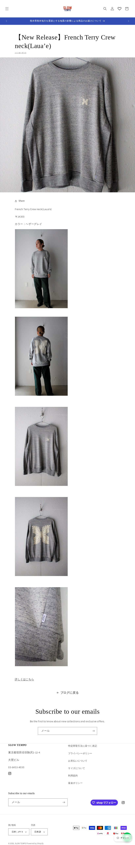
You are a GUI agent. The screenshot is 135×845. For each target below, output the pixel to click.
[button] (7, 8)
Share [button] (22, 200)
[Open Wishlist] (119, 8)
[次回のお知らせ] (128, 21)
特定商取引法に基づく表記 (82, 745)
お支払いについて (77, 760)
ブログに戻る (69, 692)
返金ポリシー (75, 782)
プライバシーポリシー (80, 753)
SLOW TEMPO (20, 843)
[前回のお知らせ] (6, 21)
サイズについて (76, 768)
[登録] (93, 731)
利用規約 (73, 775)
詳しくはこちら (24, 679)
